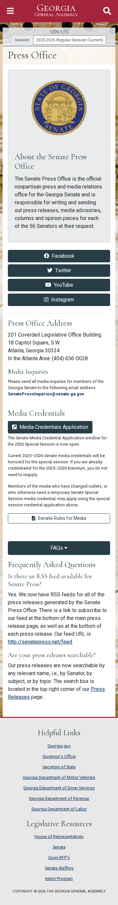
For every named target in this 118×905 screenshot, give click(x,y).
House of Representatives (59, 836)
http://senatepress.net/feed (40, 642)
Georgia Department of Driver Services (59, 787)
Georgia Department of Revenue (59, 798)
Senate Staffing (59, 868)
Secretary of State (59, 766)
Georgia (56, 10)
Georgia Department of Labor (59, 808)
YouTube (77, 284)
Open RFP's (59, 857)
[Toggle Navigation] (10, 11)
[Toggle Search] (107, 11)
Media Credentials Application (53, 427)
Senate (59, 847)
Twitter (78, 270)
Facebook (77, 256)
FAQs (57, 548)
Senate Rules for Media (70, 518)
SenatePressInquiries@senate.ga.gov (46, 393)
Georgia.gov (59, 745)
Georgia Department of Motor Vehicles (59, 777)
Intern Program (59, 878)
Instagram (77, 299)
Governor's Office (59, 756)
